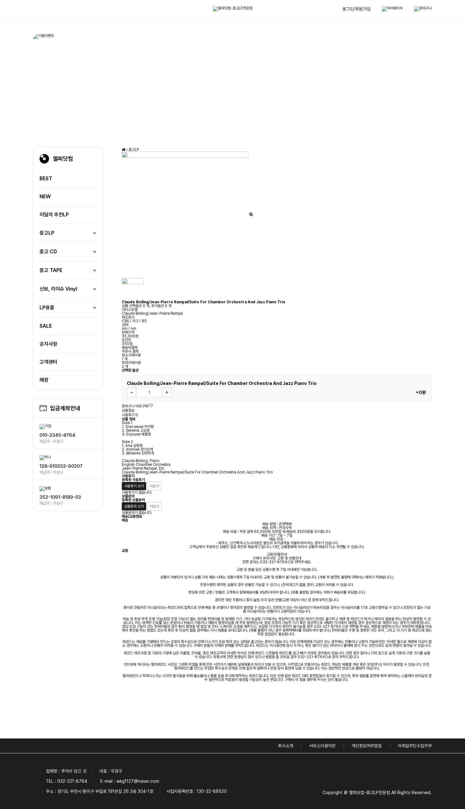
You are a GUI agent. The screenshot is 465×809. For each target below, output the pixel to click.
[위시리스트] (151, 406)
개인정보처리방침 (366, 745)
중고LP (133, 149)
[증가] (166, 392)
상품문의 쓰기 (134, 506)
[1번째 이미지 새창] (133, 289)
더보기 (154, 486)
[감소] (131, 392)
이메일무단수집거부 (415, 745)
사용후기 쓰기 (134, 486)
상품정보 (128, 410)
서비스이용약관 (322, 745)
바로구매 (141, 406)
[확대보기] (251, 214)
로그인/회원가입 (356, 9)
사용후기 (130, 415)
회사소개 (285, 745)
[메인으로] (124, 149)
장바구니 (128, 406)
